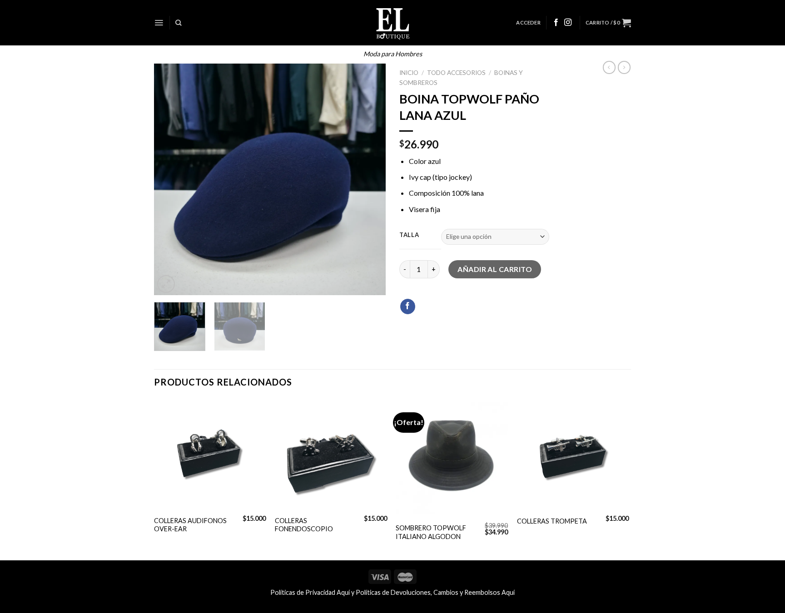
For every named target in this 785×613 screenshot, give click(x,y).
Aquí (343, 592)
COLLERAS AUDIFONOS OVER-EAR (190, 525)
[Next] (370, 179)
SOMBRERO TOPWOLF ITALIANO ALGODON (431, 532)
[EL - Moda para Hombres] (392, 22)
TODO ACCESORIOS (456, 72)
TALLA (409, 235)
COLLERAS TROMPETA (552, 521)
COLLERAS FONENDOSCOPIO (304, 525)
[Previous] (170, 179)
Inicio (408, 72)
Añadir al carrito (494, 269)
